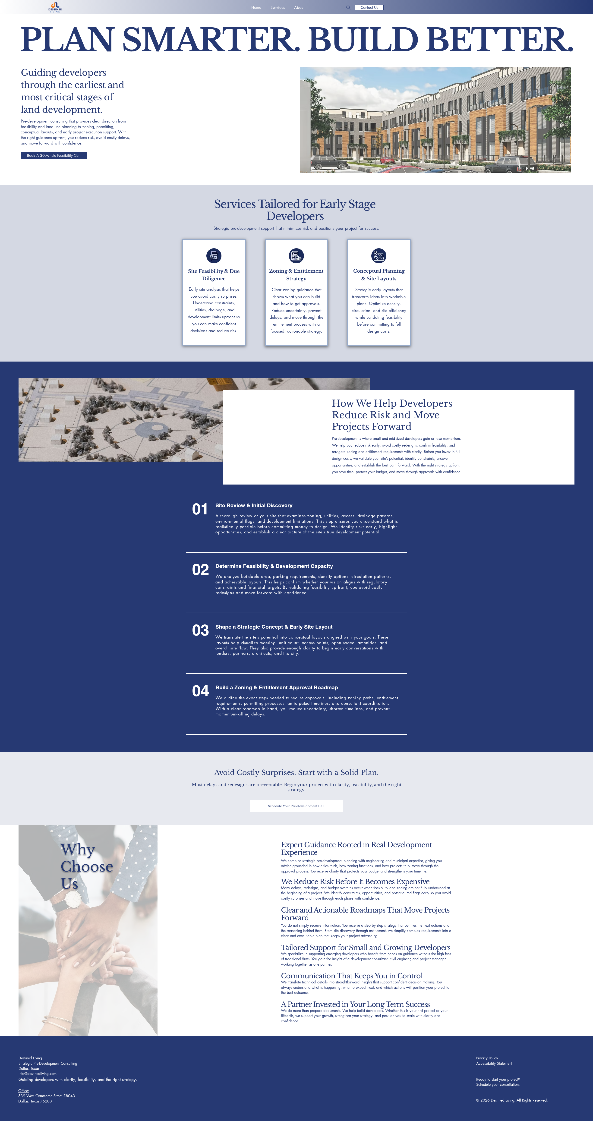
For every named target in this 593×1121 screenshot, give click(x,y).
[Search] (348, 8)
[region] (214, 292)
